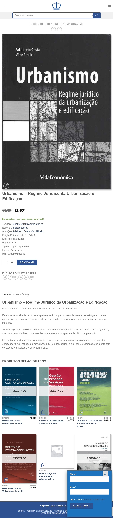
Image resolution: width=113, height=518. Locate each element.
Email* (73, 487)
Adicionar (27, 262)
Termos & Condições (65, 511)
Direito (45, 24)
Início (33, 24)
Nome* (73, 474)
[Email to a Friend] (20, 277)
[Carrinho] (109, 6)
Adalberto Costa (21, 231)
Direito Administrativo (68, 24)
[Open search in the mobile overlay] (56, 15)
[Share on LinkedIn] (31, 277)
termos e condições (94, 499)
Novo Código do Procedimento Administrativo (47, 476)
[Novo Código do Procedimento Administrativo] (56, 451)
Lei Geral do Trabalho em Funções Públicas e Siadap (89, 423)
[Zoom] (6, 186)
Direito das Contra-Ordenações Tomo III (12, 489)
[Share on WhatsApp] (5, 277)
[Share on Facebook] (10, 277)
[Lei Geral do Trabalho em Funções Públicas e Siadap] (94, 391)
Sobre (21, 511)
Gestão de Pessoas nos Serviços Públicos (51, 422)
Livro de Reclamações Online (57, 513)
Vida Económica (19, 227)
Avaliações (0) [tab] (21, 294)
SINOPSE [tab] (6, 294)
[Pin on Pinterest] (26, 277)
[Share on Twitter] (15, 277)
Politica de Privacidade (39, 511)
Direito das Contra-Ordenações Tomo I (12, 422)
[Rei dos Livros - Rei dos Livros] (56, 6)
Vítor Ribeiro (37, 231)
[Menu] (4, 5)
